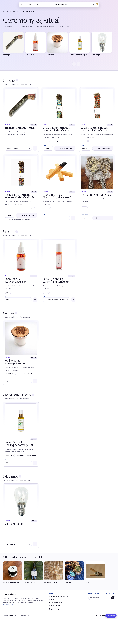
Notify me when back (66, 148)
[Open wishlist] (90, 4)
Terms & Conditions (100, 615)
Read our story (7, 604)
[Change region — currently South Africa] (93, 4)
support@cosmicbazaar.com (60, 596)
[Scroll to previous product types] (74, 64)
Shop (22, 4)
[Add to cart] (35, 148)
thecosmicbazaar (56, 602)
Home (7, 11)
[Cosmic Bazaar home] (61, 4)
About (36, 4)
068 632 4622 (55, 599)
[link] (21, 119)
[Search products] (83, 4)
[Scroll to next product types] (79, 64)
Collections (15, 11)
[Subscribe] (112, 597)
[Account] (87, 4)
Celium (11, 615)
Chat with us (111, 616)
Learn (29, 4)
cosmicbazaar (55, 605)
